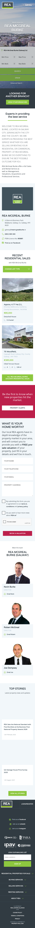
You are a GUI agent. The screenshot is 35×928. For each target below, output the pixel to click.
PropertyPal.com (17, 923)
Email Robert (11, 634)
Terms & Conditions (17, 915)
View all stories (17, 793)
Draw (17, 78)
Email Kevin (10, 594)
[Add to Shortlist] (30, 281)
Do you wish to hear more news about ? (17, 514)
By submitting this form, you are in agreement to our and (18, 503)
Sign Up (17, 864)
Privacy (17, 918)
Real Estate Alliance (17, 907)
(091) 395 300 (10, 234)
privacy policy (23, 506)
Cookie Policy (17, 912)
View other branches (17, 102)
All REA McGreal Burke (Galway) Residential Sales (17, 378)
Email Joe (10, 672)
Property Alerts (17, 408)
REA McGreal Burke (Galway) (15, 50)
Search (17, 71)
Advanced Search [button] (16, 83)
